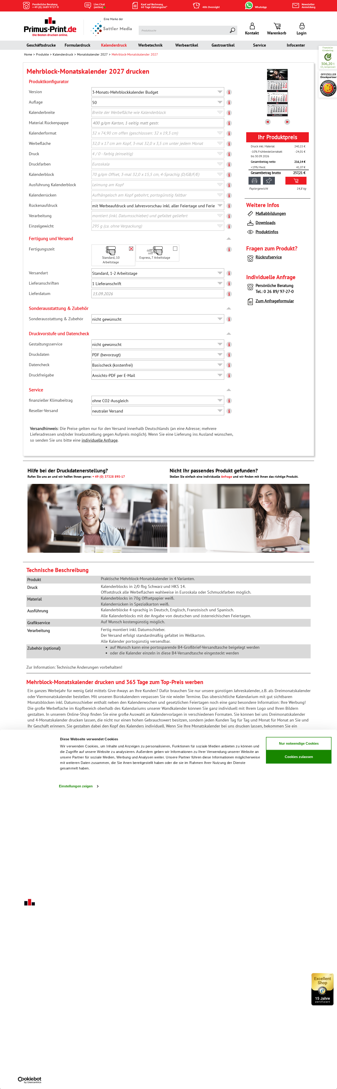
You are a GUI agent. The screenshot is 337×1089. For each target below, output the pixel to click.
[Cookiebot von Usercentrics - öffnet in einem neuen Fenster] (30, 1080)
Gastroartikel (223, 45)
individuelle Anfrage (100, 440)
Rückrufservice (269, 257)
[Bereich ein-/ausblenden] (229, 238)
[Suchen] (232, 30)
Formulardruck (77, 45)
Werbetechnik (150, 45)
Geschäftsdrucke (41, 45)
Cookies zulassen (299, 757)
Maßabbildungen (271, 213)
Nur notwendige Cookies (299, 743)
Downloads (266, 222)
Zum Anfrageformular (275, 300)
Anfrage (226, 476)
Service (259, 45)
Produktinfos (267, 231)
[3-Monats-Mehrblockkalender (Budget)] (277, 92)
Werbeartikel (186, 45)
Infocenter (296, 45)
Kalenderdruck (114, 45)
